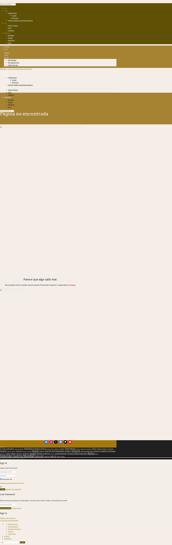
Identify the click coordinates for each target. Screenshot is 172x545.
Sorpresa (2, 446)
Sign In (19, 508)
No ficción (15, 18)
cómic (62, 449)
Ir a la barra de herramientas (9, 520)
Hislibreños (7, 33)
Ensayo (104, 449)
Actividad (11, 35)
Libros (6, 11)
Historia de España (87, 451)
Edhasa (78, 449)
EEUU (94, 449)
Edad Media (70, 449)
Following (6, 53)
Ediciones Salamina (86, 449)
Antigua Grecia (39, 449)
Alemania (28, 449)
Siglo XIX (39, 456)
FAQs (9, 28)
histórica (96, 451)
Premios (52, 454)
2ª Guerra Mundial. (7, 449)
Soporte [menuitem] (10, 531)
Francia (29, 451)
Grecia (35, 451)
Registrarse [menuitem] (7, 539)
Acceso (6, 55)
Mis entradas (12, 60)
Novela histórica (43, 454)
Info (5, 23)
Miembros (11, 40)
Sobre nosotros (13, 26)
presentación (61, 453)
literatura (19, 454)
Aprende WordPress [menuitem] (14, 529)
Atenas (57, 449)
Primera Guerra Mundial (77, 454)
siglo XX (53, 456)
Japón (8, 454)
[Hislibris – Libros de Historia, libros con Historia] (16, 69)
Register (8, 489)
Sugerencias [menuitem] (12, 534)
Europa (19, 451)
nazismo (26, 454)
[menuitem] (88, 542)
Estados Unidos (11, 451)
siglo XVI (46, 456)
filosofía (24, 451)
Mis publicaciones (13, 63)
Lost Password (16, 489)
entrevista (110, 449)
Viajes (58, 456)
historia (76, 451)
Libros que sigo (13, 65)
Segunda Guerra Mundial (17, 456)
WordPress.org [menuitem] (13, 524)
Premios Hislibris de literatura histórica (20, 21)
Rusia (96, 454)
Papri (73, 285)
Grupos (10, 38)
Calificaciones (12, 13)
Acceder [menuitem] (6, 536)
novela (32, 453)
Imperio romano (108, 451)
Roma (90, 453)
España (3, 451)
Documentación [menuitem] (13, 527)
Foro (9, 43)
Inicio (5, 8)
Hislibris (67, 451)
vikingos (63, 456)
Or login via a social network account (12, 483)
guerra (41, 451)
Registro (6, 58)
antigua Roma (50, 449)
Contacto (11, 30)
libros (13, 453)
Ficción (14, 16)
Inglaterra (2, 454)
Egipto (99, 449)
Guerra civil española (54, 451)
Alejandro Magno (19, 449)
